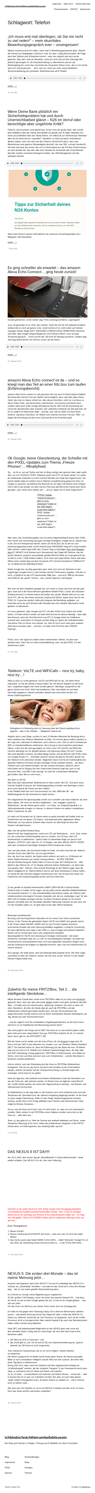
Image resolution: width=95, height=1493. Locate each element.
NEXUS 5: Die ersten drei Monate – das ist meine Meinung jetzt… (43, 1275)
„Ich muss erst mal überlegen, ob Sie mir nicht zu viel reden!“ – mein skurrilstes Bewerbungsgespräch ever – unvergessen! (45, 40)
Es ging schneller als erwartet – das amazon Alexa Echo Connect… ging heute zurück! (44, 270)
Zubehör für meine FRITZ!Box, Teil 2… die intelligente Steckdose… (42, 991)
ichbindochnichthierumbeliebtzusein (25, 6)
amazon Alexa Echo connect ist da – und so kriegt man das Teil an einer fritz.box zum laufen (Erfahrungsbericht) (47, 384)
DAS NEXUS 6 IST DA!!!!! (29, 1152)
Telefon (49, 1002)
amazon (68, 1209)
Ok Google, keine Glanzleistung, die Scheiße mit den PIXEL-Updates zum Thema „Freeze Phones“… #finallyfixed (47, 462)
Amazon (64, 1041)
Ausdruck (80, 999)
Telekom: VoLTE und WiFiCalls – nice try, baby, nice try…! (46, 673)
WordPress (86, 1487)
